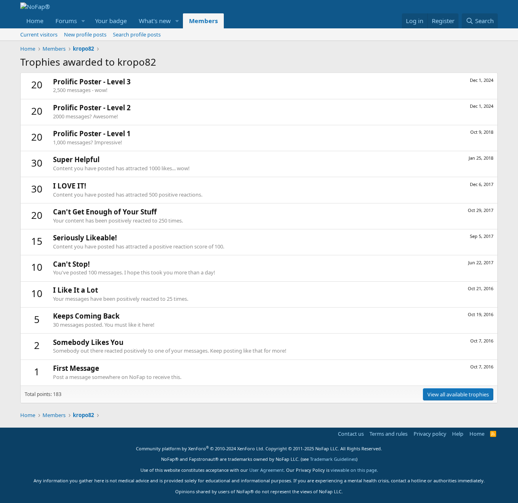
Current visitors (38, 34)
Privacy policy (430, 433)
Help (457, 433)
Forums (66, 21)
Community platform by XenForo (200, 448)
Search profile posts (137, 34)
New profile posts (85, 34)
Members (203, 21)
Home (34, 21)
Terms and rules (388, 433)
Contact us (351, 433)
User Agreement (266, 470)
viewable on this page (354, 470)
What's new (155, 21)
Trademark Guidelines (333, 459)
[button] (83, 20)
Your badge (111, 21)
